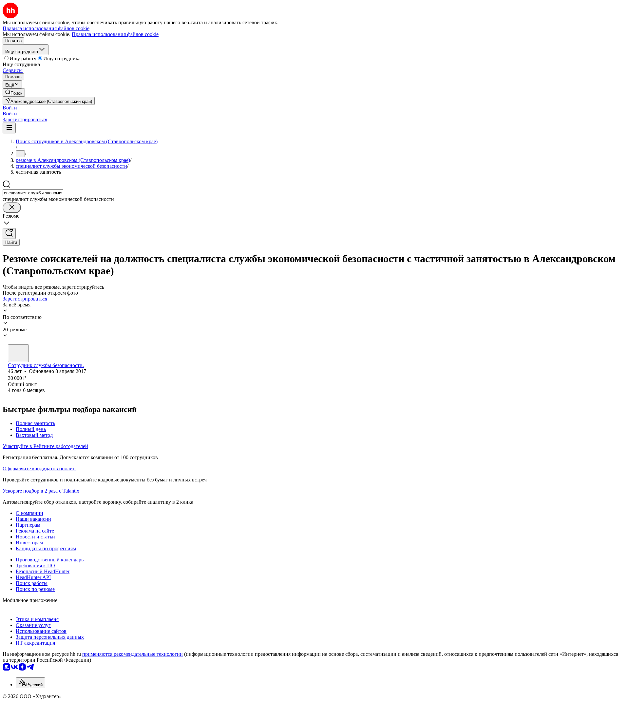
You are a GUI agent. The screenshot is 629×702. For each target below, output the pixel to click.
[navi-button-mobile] (9, 128)
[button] (10, 107)
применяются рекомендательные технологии (132, 654)
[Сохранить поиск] (9, 233)
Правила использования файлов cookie (115, 34)
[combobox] (33, 192)
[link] (14, 92)
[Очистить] (12, 207)
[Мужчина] (18, 353)
